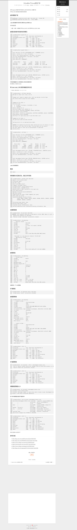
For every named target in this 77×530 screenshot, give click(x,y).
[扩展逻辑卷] (53, 362)
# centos (29, 459)
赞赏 (32, 454)
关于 (59, 13)
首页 (59, 7)
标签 (63, 9)
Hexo (28, 528)
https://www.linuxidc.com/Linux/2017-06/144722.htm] (24, 444)
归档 (63, 11)
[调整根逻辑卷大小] (53, 386)
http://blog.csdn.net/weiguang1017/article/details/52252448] (25, 448)
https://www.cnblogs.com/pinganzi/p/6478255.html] (23, 446)
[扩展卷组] (53, 289)
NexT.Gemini (32, 528)
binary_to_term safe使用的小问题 (16, 462)
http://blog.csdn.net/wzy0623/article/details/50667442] (24, 438)
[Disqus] (32, 480)
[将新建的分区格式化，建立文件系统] (53, 176)
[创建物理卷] (53, 210)
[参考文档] (53, 436)
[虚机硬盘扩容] (53, 15)
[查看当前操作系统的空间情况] (53, 32)
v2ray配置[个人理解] (49, 462)
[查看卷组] (53, 253)
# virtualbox (33, 459)
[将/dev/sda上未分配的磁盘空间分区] (53, 87)
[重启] (53, 169)
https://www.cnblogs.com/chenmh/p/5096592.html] (23, 442)
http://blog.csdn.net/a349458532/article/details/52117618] (25, 440)
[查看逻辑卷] (53, 297)
